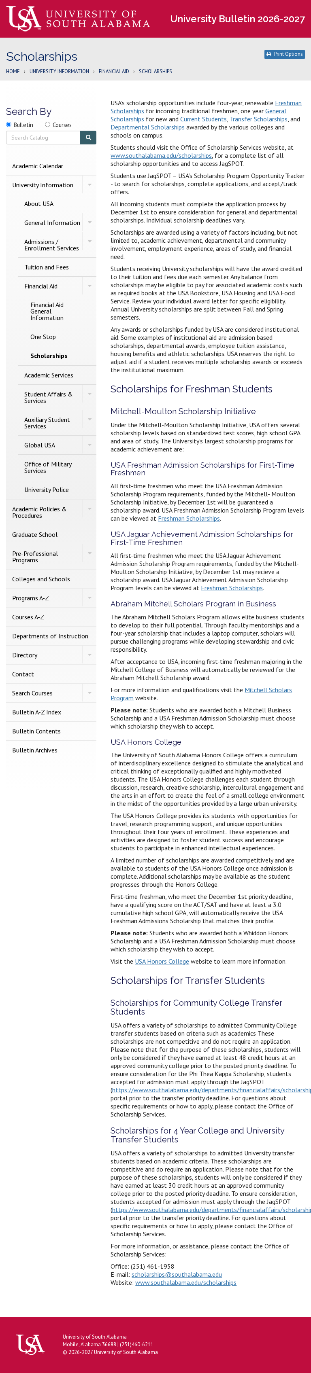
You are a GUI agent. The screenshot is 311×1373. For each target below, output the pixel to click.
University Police (46, 489)
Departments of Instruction (50, 636)
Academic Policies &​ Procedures (39, 512)
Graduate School (35, 534)
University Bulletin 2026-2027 (237, 19)
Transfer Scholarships (259, 119)
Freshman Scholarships (189, 518)
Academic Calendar (37, 166)
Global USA (39, 445)
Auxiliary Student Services (47, 422)
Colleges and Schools (41, 579)
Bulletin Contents (36, 731)
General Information (52, 222)
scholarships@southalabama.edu (177, 1274)
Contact (23, 674)
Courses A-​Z (28, 617)
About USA (38, 203)
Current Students (203, 119)
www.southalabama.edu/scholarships (161, 155)
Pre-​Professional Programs (35, 556)
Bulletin (23, 125)
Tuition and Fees (46, 267)
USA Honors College (162, 961)
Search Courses (32, 693)
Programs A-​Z (30, 598)
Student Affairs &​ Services (48, 397)
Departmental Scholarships (148, 127)
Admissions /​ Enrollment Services (51, 244)
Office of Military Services (47, 467)
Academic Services (48, 375)
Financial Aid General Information (47, 311)
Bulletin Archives (35, 750)
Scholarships (49, 356)
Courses (62, 125)
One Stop (43, 337)
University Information (59, 71)
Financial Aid (114, 71)
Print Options (288, 54)
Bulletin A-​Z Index (36, 712)
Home (13, 71)
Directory (24, 655)
